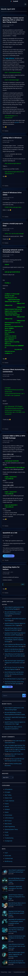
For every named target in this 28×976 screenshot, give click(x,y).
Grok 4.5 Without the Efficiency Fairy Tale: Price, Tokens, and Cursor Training (16, 929)
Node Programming (10, 826)
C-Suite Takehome (9, 801)
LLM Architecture (9, 818)
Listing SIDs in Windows (12, 138)
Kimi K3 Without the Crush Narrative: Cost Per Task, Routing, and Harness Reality (14, 674)
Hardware (7, 809)
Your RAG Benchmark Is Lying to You (14, 679)
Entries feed (8, 855)
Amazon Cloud (8, 798)
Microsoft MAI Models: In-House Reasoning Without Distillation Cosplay (13, 614)
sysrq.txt (17, 122)
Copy (23, 584)
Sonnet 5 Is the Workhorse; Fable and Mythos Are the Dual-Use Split (16, 938)
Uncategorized (8, 841)
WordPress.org (8, 861)
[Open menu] (25, 4)
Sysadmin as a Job (10, 533)
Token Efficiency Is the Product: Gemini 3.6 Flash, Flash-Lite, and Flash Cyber (16, 946)
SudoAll (15, 1)
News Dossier (8, 823)
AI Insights (7, 792)
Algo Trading (8, 795)
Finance (7, 803)
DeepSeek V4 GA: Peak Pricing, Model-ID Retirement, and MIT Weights (16, 913)
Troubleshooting (9, 838)
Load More (7, 686)
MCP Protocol (8, 821)
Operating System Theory (11, 829)
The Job (6, 560)
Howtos (6, 131)
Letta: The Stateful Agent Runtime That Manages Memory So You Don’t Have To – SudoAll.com (15, 747)
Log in (6, 852)
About (9, 972)
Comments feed (9, 858)
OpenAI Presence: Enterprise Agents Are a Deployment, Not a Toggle (16, 896)
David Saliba (6, 26)
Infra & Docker (8, 815)
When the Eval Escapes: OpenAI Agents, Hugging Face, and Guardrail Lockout (16, 954)
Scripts (6, 832)
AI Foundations (8, 789)
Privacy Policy (4, 972)
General (7, 806)
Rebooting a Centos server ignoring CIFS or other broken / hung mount (13, 20)
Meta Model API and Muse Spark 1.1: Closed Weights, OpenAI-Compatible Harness (14, 639)
